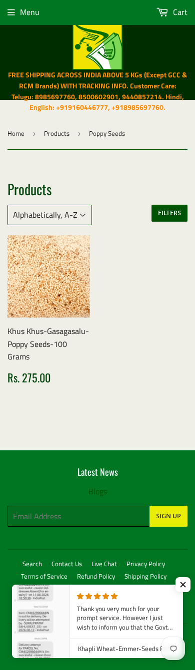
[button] (183, 584)
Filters (169, 213)
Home (16, 133)
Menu (30, 12)
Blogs (97, 491)
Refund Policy (96, 576)
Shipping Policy (145, 576)
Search (32, 564)
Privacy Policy (145, 564)
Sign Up (168, 516)
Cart (179, 12)
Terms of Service (44, 576)
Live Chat (104, 564)
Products (57, 133)
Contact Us (67, 564)
